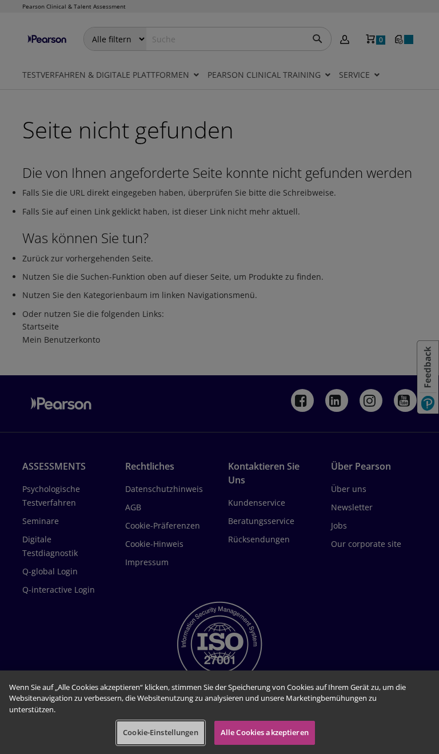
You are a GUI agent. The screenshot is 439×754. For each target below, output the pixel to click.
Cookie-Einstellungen (160, 732)
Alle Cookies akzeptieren (265, 732)
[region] (219, 712)
